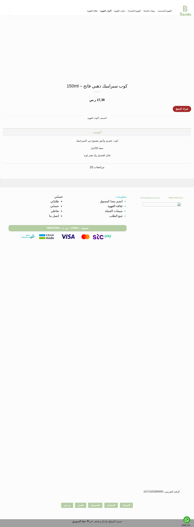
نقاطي (55, 211)
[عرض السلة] (5, 11)
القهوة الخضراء (134, 11)
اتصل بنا (54, 215)
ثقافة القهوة (92, 11)
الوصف (97, 132)
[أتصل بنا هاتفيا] (92, 3)
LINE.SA (185, 525)
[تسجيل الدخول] (14, 11)
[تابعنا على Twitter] (98, 3)
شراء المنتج (182, 108)
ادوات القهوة (119, 11)
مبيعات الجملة (149, 11)
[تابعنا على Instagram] (101, 3)
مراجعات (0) (97, 167)
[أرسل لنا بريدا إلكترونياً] (95, 3)
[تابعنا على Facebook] (105, 3)
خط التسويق (79, 521)
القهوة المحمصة (165, 11)
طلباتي (54, 201)
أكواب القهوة (105, 11)
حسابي (54, 206)
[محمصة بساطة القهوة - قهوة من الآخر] (184, 11)
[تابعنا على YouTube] (89, 3)
